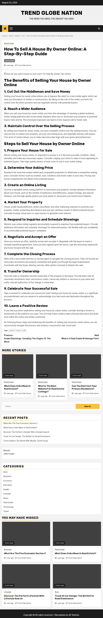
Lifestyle (7, 494)
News (5, 498)
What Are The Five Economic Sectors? (20, 423)
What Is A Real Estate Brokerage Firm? (80, 337)
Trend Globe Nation (51, 13)
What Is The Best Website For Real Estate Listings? (51, 389)
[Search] (99, 28)
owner (18, 330)
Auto (5, 472)
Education (7, 485)
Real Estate (9, 43)
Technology (8, 507)
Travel (6, 511)
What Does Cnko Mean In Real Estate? (17, 387)
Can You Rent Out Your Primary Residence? (84, 387)
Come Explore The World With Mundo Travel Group (25, 441)
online (11, 330)
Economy (7, 481)
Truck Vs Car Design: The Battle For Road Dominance (26, 436)
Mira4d (6, 450)
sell (24, 330)
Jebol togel (8, 453)
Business (7, 476)
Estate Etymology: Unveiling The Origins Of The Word (27, 338)
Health (6, 489)
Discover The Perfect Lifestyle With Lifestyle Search (26, 432)
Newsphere (60, 615)
